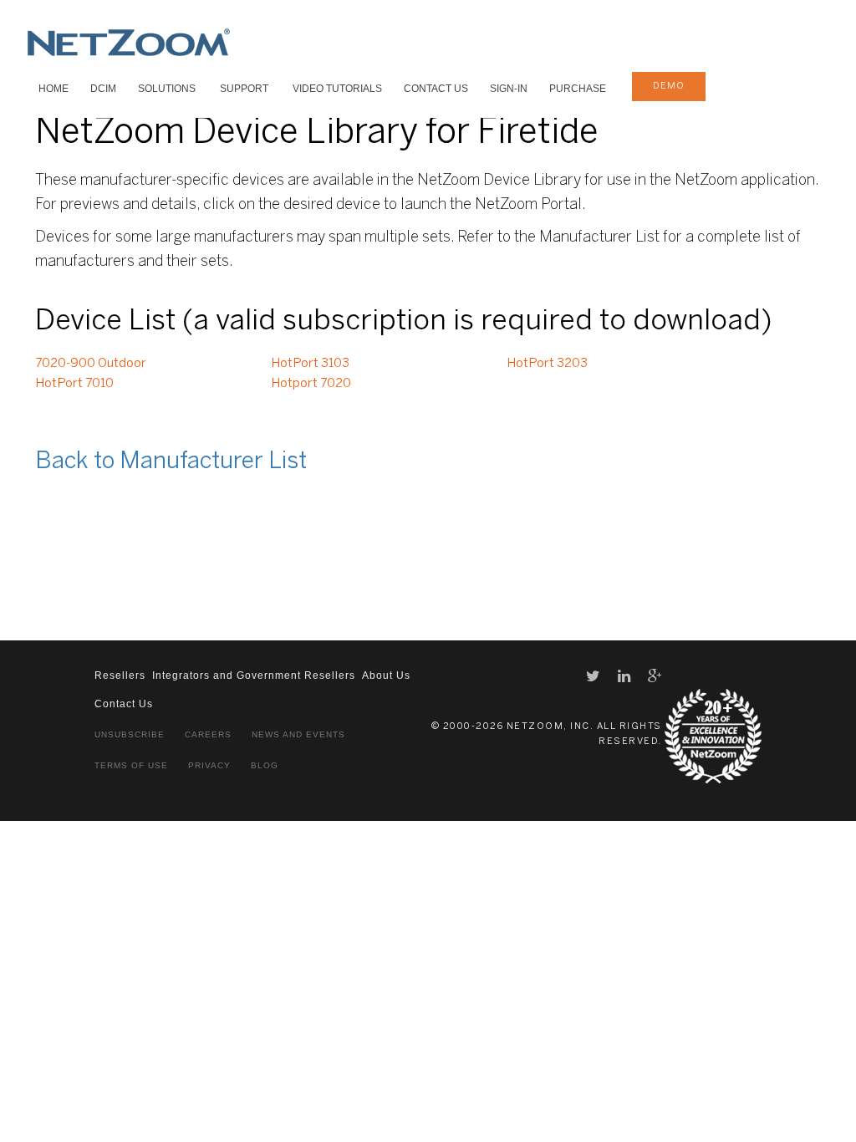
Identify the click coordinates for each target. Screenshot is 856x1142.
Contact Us (436, 88)
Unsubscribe (129, 734)
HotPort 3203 (547, 364)
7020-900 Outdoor (90, 364)
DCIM (103, 88)
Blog (264, 765)
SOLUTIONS (167, 88)
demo (669, 86)
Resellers (119, 675)
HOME (53, 88)
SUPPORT (244, 88)
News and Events (298, 734)
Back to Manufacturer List (171, 462)
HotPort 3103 (310, 364)
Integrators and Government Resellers (253, 675)
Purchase (577, 88)
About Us (386, 675)
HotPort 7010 (74, 384)
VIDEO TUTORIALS (337, 88)
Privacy (209, 765)
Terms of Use (131, 765)
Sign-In (508, 88)
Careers (208, 734)
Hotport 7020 (311, 384)
